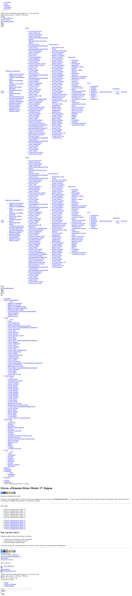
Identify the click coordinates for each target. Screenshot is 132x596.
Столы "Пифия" (33, 81)
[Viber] (7, 493)
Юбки (73, 118)
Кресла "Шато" (56, 125)
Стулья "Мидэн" (57, 70)
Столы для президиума (36, 131)
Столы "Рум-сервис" (35, 121)
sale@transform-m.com (9, 571)
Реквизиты (94, 92)
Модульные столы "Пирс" (37, 134)
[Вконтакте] (10, 584)
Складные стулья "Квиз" (59, 50)
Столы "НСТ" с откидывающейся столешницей (38, 77)
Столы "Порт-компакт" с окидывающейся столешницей (38, 127)
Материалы (108, 91)
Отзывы (93, 94)
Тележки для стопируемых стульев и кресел (79, 103)
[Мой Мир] (14, 493)
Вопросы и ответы (94, 96)
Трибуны (74, 62)
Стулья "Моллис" (57, 115)
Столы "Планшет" (34, 115)
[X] (4, 493)
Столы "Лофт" (33, 71)
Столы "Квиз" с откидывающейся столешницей (38, 140)
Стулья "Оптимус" (57, 54)
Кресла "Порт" (56, 118)
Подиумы (74, 75)
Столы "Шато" (33, 150)
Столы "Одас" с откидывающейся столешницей (38, 48)
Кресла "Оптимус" (57, 57)
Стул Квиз (2, 91)
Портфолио (116, 88)
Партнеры (94, 91)
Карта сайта (4, 558)
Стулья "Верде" (56, 89)
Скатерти (74, 81)
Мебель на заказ (14, 111)
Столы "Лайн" (33, 147)
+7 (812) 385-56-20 (7, 18)
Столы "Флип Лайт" (35, 36)
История (93, 87)
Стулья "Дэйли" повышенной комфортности (57, 110)
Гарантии (94, 89)
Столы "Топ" (33, 55)
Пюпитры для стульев (58, 96)
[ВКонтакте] (2, 493)
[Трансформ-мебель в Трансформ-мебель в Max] (3, 16)
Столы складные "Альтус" (37, 65)
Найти (3, 591)
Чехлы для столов (77, 108)
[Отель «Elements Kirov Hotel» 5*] (14, 520)
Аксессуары (71, 57)
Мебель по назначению (13, 71)
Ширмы (74, 115)
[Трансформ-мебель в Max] (6, 582)
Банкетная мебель (14, 104)
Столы (27, 28)
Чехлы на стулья (77, 112)
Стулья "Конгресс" (57, 66)
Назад (11, 301)
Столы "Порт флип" (35, 52)
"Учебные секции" (34, 112)
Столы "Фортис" (34, 62)
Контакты (124, 91)
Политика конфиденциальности (10, 556)
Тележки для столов (78, 96)
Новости (102, 91)
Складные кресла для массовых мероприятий (16, 100)
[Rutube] (9, 586)
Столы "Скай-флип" (35, 84)
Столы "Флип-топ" (34, 33)
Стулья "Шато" (56, 131)
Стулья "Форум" (57, 60)
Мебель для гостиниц (15, 75)
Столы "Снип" (33, 87)
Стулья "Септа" (56, 86)
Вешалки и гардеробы (78, 78)
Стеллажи (75, 84)
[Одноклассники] (12, 493)
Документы (94, 99)
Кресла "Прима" (57, 121)
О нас (89, 83)
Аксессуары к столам (35, 154)
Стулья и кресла (53, 44)
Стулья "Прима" (57, 92)
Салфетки (75, 121)
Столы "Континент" (35, 144)
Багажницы (75, 65)
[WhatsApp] (9, 493)
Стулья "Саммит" (57, 73)
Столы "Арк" (33, 68)
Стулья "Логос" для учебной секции (58, 136)
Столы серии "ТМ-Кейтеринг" (38, 99)
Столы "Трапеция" (34, 91)
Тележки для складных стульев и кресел (79, 91)
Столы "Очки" (33, 94)
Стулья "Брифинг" (57, 76)
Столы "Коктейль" (34, 58)
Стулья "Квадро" (57, 79)
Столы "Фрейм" (33, 105)
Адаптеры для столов (78, 125)
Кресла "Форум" (57, 63)
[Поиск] (2, 25)
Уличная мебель (14, 108)
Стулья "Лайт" (56, 128)
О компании (94, 86)
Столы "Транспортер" (35, 102)
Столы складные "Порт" (36, 108)
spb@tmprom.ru (5, 569)
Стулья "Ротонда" (57, 83)
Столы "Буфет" (33, 118)
